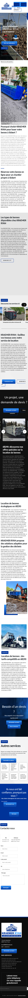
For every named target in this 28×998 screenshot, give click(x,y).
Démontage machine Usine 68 (9, 965)
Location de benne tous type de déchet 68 (11, 961)
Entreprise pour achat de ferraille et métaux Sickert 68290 (5, 776)
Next (25, 305)
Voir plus (14, 814)
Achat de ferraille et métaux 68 (9, 963)
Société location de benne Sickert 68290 (22, 767)
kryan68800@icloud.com (6, 944)
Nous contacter (17, 9)
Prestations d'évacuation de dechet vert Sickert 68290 (4, 767)
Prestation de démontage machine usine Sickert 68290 (14, 776)
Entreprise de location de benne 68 (12, 322)
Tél (1, 866)
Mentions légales (22, 995)
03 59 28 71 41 (16, 4)
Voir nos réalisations (9, 43)
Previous (3, 431)
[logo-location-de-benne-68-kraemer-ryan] (6, 6)
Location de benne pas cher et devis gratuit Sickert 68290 (23, 776)
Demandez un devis (11, 410)
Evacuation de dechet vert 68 (8, 960)
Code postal (4, 859)
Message (3, 873)
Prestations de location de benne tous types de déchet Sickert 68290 (14, 767)
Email (2, 853)
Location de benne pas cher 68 (9, 968)
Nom (2, 846)
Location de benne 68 (7, 966)
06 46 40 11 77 (23, 4)
